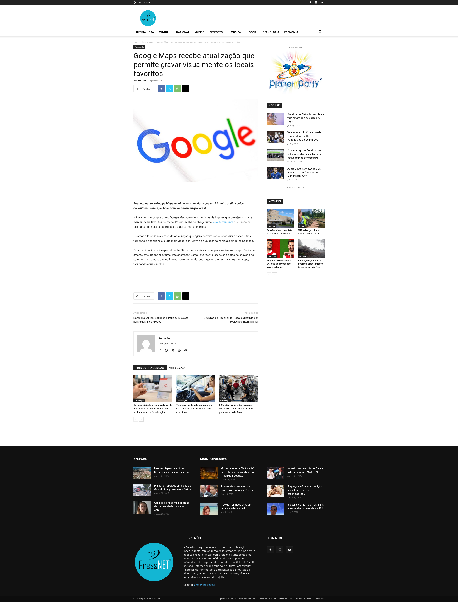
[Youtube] (322, 2)
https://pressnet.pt (167, 343)
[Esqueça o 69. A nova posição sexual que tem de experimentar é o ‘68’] (275, 491)
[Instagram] (316, 2)
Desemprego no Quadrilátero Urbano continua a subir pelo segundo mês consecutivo (304, 154)
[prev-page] (135, 419)
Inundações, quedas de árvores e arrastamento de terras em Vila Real (310, 263)
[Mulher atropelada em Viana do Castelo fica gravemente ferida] (142, 490)
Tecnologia (271, 32)
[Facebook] (310, 2)
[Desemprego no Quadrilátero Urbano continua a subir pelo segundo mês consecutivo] (275, 155)
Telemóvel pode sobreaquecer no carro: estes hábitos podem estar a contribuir (195, 409)
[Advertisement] (196, 192)
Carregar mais (294, 187)
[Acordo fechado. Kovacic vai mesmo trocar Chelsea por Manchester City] (275, 173)
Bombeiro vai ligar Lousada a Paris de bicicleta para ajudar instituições (160, 319)
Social (253, 32)
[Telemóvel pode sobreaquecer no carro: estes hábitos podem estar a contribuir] (195, 388)
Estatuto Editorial (267, 598)
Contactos (320, 598)
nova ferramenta (222, 222)
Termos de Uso (303, 598)
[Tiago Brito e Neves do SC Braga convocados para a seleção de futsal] (280, 248)
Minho (163, 32)
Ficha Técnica (286, 598)
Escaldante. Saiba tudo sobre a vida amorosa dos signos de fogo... (305, 118)
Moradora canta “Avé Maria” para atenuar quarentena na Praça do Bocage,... (237, 472)
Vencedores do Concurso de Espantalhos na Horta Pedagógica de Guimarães (304, 136)
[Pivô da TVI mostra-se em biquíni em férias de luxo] (209, 509)
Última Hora (145, 32)
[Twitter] (169, 88)
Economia (291, 32)
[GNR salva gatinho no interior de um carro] (311, 218)
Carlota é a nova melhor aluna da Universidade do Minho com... (171, 506)
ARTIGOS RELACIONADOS (150, 367)
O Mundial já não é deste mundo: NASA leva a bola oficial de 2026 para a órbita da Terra (236, 409)
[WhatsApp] (177, 88)
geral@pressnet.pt (205, 584)
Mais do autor (177, 367)
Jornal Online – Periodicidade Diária (237, 598)
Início (136, 41)
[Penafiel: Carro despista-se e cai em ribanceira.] (280, 218)
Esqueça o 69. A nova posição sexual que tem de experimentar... (304, 490)
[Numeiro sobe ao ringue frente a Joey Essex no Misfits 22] (275, 473)
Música (236, 32)
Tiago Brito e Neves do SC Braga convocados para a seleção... (279, 263)
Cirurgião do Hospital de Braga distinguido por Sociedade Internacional (231, 319)
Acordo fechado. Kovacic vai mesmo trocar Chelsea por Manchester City (304, 172)
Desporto (216, 32)
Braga (301, 226)
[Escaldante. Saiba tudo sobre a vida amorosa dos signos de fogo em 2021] (275, 119)
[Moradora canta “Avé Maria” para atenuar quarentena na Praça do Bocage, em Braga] (209, 473)
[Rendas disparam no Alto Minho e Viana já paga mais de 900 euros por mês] (142, 473)
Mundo (199, 32)
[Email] (185, 88)
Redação (142, 80)
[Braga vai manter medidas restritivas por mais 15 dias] (209, 491)
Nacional (182, 32)
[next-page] (141, 419)
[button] (320, 32)
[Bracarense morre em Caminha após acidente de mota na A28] (275, 509)
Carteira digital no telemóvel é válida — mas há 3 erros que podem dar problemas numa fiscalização (152, 409)
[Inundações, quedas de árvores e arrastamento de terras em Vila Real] (311, 248)
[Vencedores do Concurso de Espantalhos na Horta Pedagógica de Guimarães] (275, 137)
